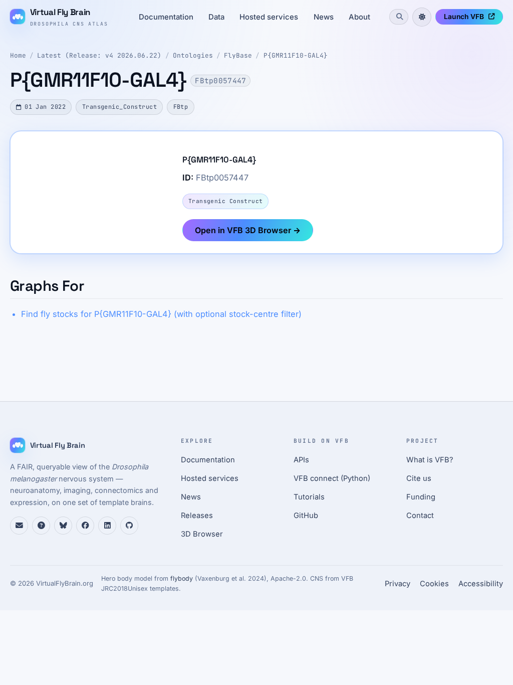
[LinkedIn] (107, 526)
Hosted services (268, 17)
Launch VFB (464, 17)
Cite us (418, 478)
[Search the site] (398, 16)
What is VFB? (429, 459)
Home (18, 55)
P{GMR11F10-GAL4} (296, 55)
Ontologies (193, 55)
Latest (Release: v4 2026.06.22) (99, 55)
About (359, 17)
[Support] (19, 526)
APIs (301, 459)
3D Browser (202, 534)
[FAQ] (41, 526)
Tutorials (309, 496)
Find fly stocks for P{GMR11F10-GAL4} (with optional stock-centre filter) (161, 314)
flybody (181, 578)
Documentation (166, 17)
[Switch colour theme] (421, 17)
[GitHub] (129, 526)
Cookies (434, 583)
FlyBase (238, 55)
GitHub (306, 515)
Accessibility (480, 583)
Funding (420, 496)
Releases (197, 515)
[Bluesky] (63, 526)
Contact (420, 515)
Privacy (397, 583)
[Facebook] (85, 526)
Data (216, 17)
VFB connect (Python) (332, 478)
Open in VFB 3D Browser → (248, 230)
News (324, 17)
